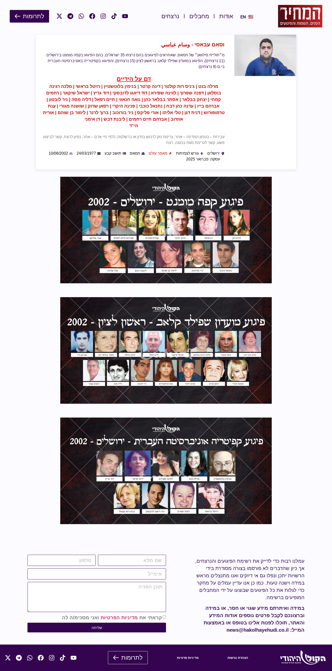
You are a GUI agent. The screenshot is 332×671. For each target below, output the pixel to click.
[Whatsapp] (81, 16)
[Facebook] (92, 16)
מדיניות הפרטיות (119, 617)
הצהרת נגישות (237, 658)
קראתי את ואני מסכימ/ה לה (112, 617)
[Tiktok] (114, 16)
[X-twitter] (59, 16)
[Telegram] (70, 16)
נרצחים (170, 16)
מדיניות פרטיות (188, 658)
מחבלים (199, 16)
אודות (226, 16)
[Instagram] (103, 16)
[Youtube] (125, 16)
